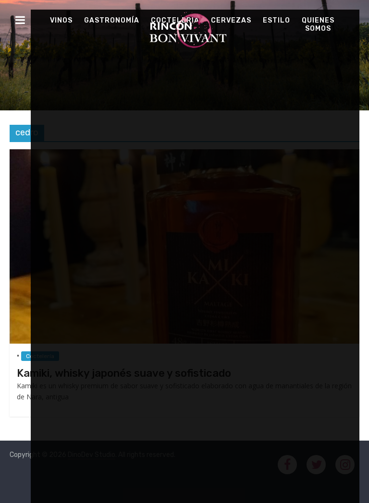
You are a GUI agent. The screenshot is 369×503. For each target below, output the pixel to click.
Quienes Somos (318, 24)
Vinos (61, 20)
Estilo (276, 20)
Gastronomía (111, 20)
